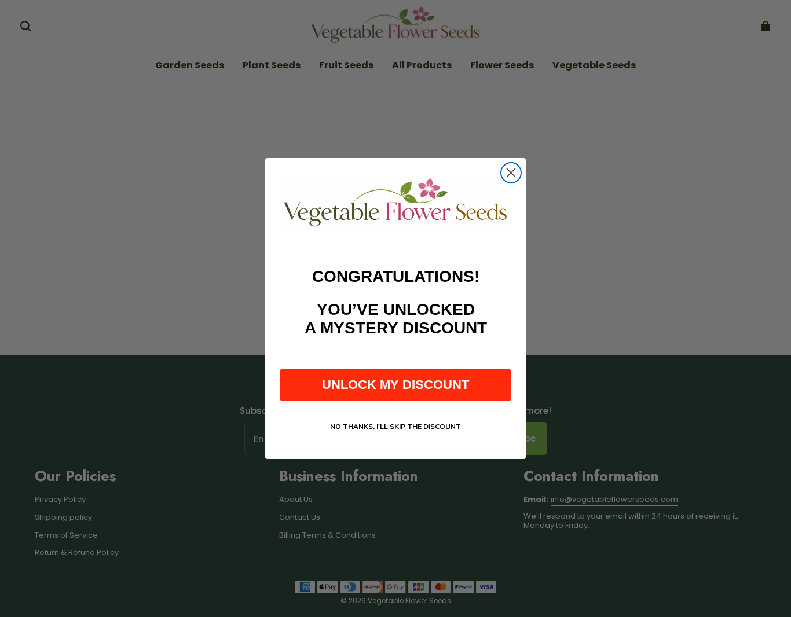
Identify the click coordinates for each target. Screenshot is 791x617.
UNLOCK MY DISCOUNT (395, 384)
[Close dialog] (511, 173)
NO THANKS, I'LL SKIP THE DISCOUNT (395, 426)
